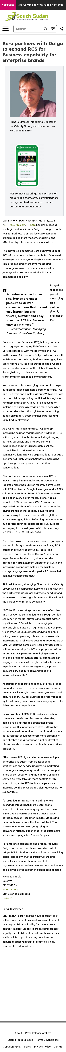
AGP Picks (8, 5)
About (18, 1033)
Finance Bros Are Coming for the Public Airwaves (32, 4)
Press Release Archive (38, 1033)
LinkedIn (7, 898)
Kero (33, 224)
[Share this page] (61, 29)
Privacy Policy (42, 1046)
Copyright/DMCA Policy (17, 1046)
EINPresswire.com (14, 224)
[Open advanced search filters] (53, 28)
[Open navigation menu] (5, 29)
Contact (58, 1046)
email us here (10, 889)
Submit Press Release (20, 1039)
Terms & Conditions (47, 1039)
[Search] (45, 28)
